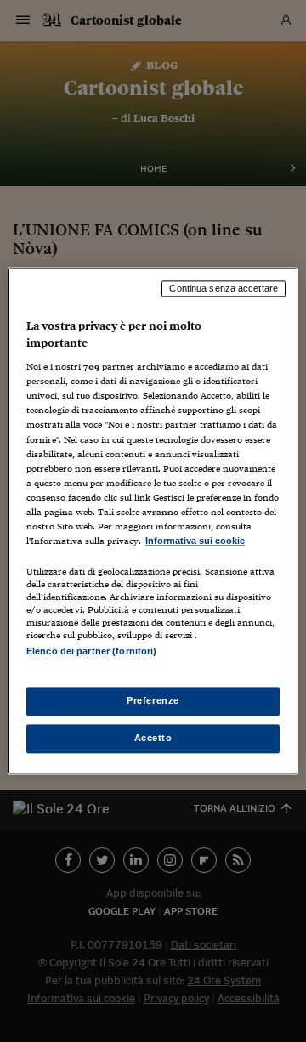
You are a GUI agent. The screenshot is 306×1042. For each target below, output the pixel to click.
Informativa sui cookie (195, 540)
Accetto (153, 738)
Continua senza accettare (223, 288)
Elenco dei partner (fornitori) (91, 651)
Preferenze (153, 701)
